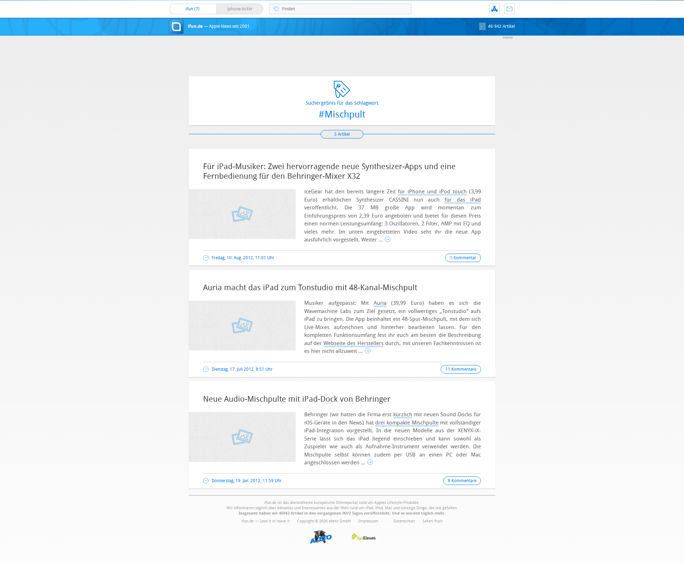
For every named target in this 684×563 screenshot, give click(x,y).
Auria (380, 303)
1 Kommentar (463, 257)
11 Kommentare (460, 369)
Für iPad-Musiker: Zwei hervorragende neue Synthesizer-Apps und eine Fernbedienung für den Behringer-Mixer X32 (329, 171)
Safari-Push (432, 521)
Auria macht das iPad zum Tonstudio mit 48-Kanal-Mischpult (310, 287)
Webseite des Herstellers (353, 343)
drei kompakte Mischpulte (406, 422)
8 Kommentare (462, 480)
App (494, 9)
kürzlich (402, 414)
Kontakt (509, 9)
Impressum (368, 521)
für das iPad (463, 200)
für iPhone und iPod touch (432, 191)
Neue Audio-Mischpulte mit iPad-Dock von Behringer (296, 399)
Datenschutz (404, 521)
